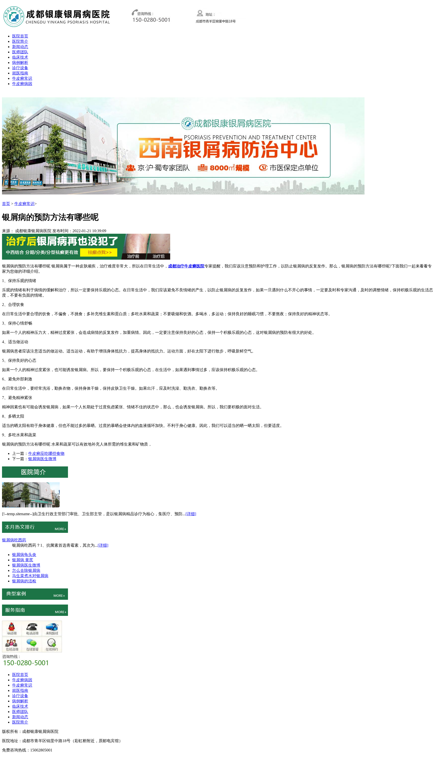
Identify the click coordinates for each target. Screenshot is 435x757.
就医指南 (20, 73)
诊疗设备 (20, 68)
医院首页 (20, 36)
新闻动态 (20, 47)
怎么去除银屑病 (26, 570)
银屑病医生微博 (42, 459)
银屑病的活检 (24, 581)
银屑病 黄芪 (22, 560)
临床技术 (20, 57)
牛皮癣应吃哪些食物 (46, 453)
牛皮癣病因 (22, 84)
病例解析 (20, 62)
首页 (6, 204)
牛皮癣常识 (22, 78)
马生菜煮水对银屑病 (30, 576)
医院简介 (20, 41)
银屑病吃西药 (14, 540)
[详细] (191, 514)
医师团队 (20, 52)
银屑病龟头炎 (24, 554)
